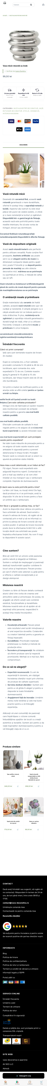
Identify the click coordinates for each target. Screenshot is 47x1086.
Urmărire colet (9, 1003)
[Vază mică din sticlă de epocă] (13, 807)
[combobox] (20, 5)
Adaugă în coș (25, 1076)
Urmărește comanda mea (14, 907)
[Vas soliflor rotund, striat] (13, 760)
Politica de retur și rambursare (16, 965)
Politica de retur (10, 1010)
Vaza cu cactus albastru (34, 822)
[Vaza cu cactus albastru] (34, 807)
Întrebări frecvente (11, 999)
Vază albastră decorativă (25, 108)
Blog (5, 953)
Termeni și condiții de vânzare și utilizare (20, 969)
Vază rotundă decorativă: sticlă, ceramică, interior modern (23, 110)
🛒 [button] (18, 786)
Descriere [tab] (23, 145)
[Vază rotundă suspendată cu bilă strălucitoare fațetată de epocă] (34, 760)
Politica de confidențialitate (15, 961)
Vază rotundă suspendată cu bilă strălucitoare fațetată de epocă (34, 777)
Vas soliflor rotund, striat (13, 775)
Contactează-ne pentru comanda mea (19, 911)
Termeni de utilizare (11, 1007)
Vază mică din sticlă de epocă (13, 822)
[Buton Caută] (31, 5)
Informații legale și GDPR (13, 972)
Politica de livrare (10, 957)
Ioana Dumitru (20, 71)
